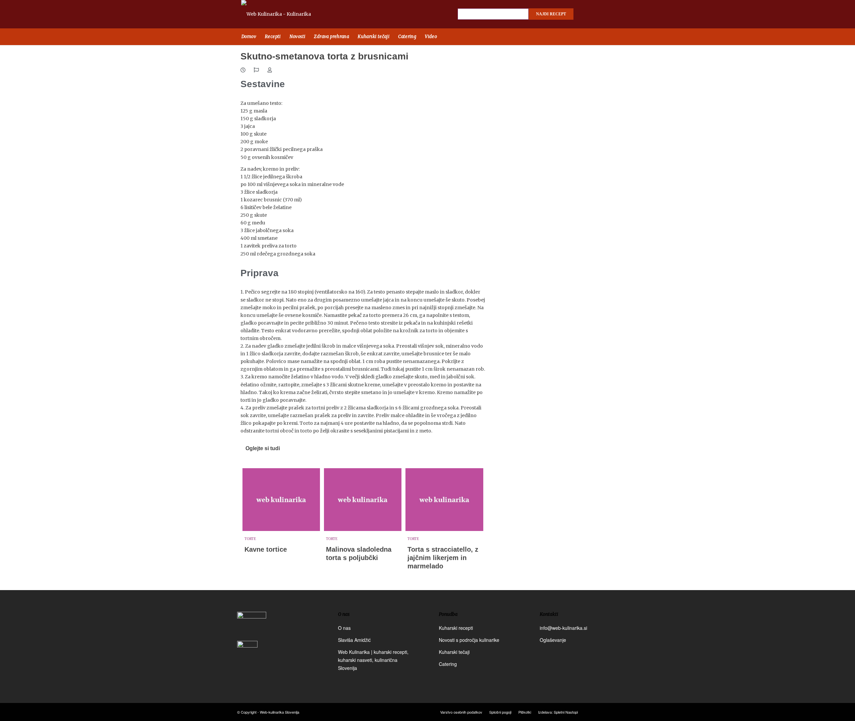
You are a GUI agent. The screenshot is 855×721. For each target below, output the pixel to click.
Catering (448, 664)
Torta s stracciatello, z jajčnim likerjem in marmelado (442, 558)
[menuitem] (249, 36)
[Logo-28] (283, 14)
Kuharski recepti (456, 627)
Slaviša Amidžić (354, 640)
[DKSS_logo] (251, 625)
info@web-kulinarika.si (563, 627)
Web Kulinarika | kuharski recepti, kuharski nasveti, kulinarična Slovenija (373, 660)
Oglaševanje (553, 640)
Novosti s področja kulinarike (469, 640)
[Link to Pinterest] (611, 14)
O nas (344, 627)
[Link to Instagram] (599, 14)
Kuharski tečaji (454, 652)
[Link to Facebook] (588, 14)
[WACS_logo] (247, 655)
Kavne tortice (265, 549)
